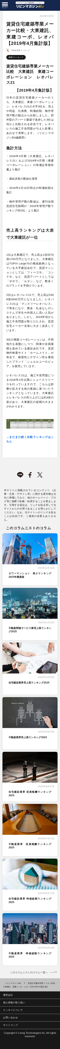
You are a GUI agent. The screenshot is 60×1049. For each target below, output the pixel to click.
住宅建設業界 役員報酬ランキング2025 (30, 794)
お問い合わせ (10, 1017)
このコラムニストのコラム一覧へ (29, 972)
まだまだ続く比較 (21, 437)
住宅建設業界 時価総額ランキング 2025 (30, 900)
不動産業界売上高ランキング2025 (28, 737)
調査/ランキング (16, 57)
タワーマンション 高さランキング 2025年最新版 (31, 575)
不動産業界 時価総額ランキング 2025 (31, 955)
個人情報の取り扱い (14, 1002)
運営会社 (8, 995)
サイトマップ (10, 1025)
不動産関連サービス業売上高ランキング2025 (30, 630)
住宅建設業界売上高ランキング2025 (29, 682)
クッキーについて (13, 1010)
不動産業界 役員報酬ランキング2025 (30, 846)
